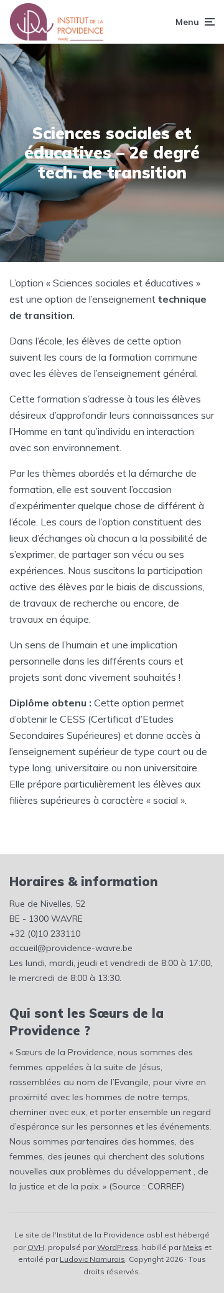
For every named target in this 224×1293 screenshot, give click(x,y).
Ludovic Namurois (92, 1259)
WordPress (117, 1247)
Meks (192, 1247)
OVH (35, 1247)
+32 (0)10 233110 (44, 933)
